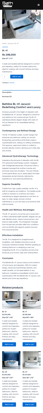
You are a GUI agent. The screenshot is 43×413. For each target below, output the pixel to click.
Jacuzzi (10, 43)
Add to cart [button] (9, 344)
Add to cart (16, 77)
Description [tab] (6, 92)
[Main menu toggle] (38, 5)
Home (4, 43)
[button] (37, 13)
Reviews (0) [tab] (7, 97)
